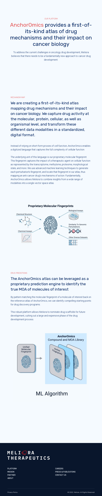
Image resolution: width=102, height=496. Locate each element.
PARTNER (11, 475)
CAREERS (59, 469)
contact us (60, 475)
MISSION (10, 472)
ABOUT (10, 478)
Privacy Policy (12, 492)
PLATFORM (12, 469)
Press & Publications (65, 472)
